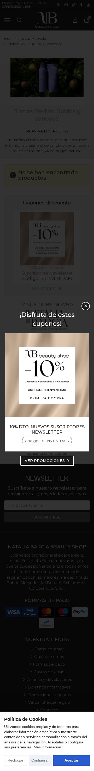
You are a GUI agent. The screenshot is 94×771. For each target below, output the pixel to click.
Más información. (48, 747)
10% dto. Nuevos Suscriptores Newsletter (47, 429)
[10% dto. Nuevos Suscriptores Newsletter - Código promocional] (47, 375)
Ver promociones (45, 460)
